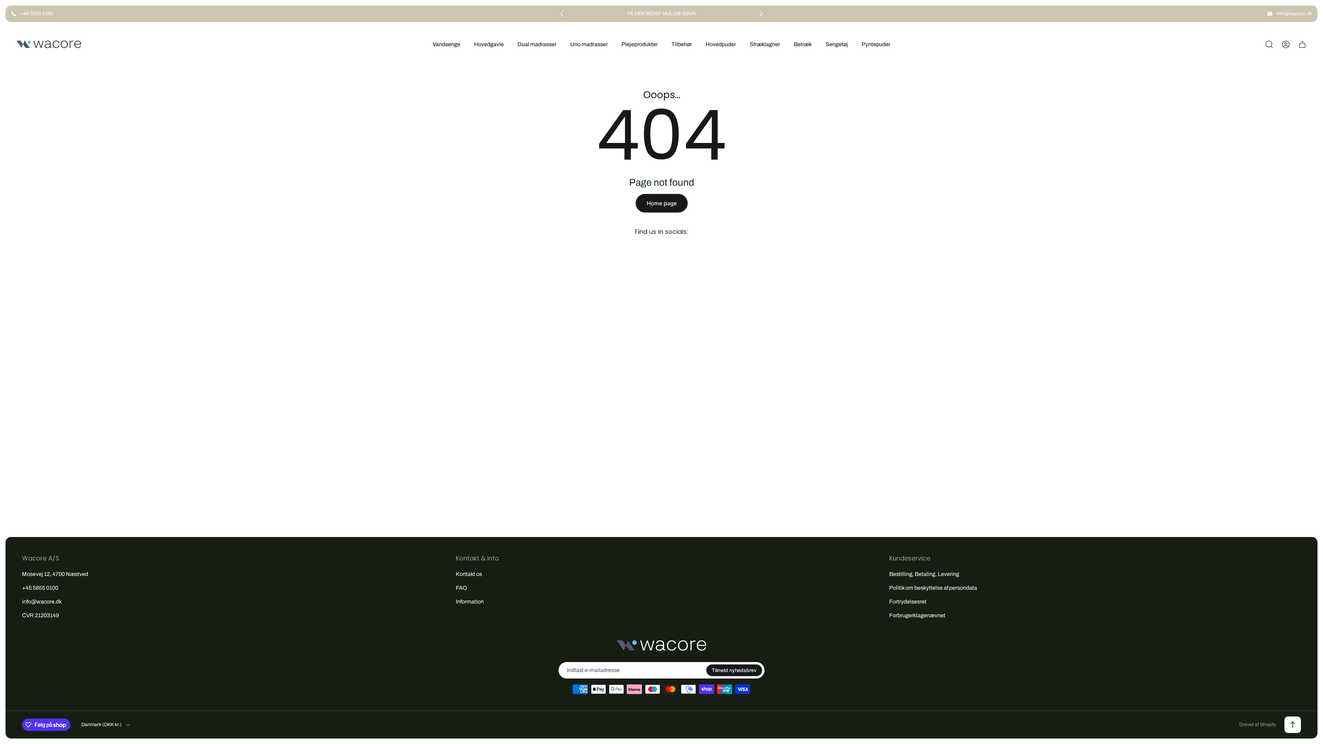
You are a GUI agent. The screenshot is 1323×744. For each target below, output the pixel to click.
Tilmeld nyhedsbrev (734, 670)
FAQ (461, 588)
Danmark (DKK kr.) (101, 724)
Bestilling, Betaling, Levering (924, 574)
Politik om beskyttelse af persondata (933, 588)
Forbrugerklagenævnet (917, 615)
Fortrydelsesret (907, 601)
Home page (662, 203)
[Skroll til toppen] (1292, 724)
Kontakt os (469, 574)
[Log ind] (1285, 44)
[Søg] (1269, 44)
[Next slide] (761, 14)
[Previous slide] (562, 14)
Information (470, 601)
